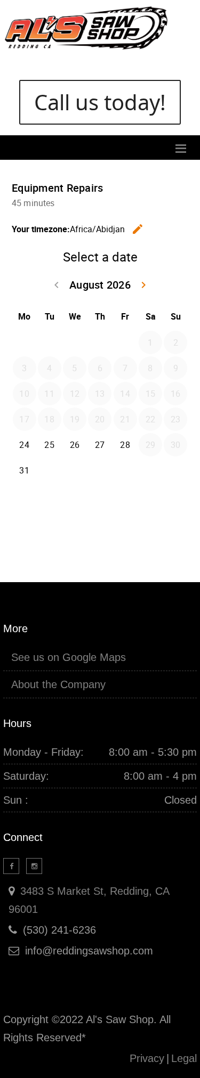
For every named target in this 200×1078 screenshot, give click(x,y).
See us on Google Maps (68, 657)
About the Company (58, 684)
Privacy (147, 1058)
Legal (184, 1058)
